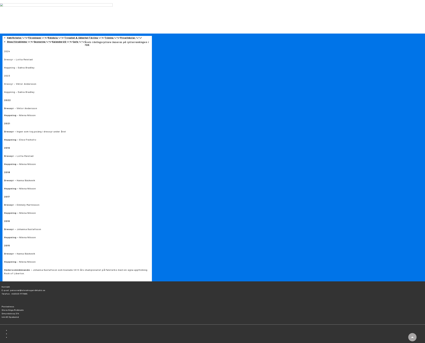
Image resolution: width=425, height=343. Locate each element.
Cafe (75, 41)
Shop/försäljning (17, 41)
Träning (109, 37)
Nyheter (17, 37)
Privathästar (127, 37)
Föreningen (34, 37)
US (64, 41)
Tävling (93, 37)
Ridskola (53, 37)
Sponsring (39, 41)
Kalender (57, 41)
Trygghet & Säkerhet (76, 37)
